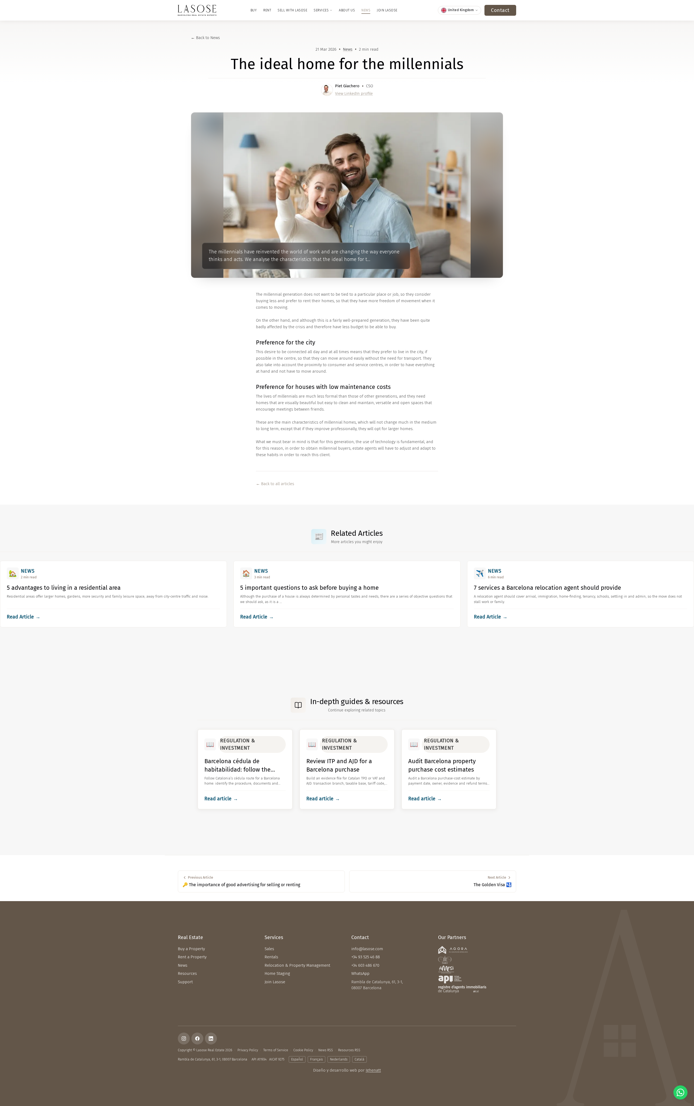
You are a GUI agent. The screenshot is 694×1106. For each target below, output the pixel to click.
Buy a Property (191, 948)
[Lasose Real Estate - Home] (197, 10)
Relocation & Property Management (297, 965)
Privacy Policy (247, 1050)
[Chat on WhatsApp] (680, 1092)
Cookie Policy (303, 1050)
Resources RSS (349, 1050)
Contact (500, 10)
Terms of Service (275, 1050)
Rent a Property (192, 957)
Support (185, 981)
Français (316, 1059)
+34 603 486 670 (365, 965)
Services (321, 10)
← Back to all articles (275, 483)
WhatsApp (360, 973)
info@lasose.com (367, 948)
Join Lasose (387, 10)
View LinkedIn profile (354, 93)
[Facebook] (197, 1038)
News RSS (325, 1050)
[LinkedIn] (211, 1038)
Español (297, 1059)
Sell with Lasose (292, 10)
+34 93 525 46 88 (365, 957)
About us (347, 10)
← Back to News (205, 37)
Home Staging (277, 973)
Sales (269, 948)
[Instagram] (184, 1038)
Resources (187, 973)
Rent (267, 10)
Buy (253, 10)
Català (359, 1059)
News (365, 10)
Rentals (271, 957)
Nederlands (339, 1059)
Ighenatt (373, 1070)
